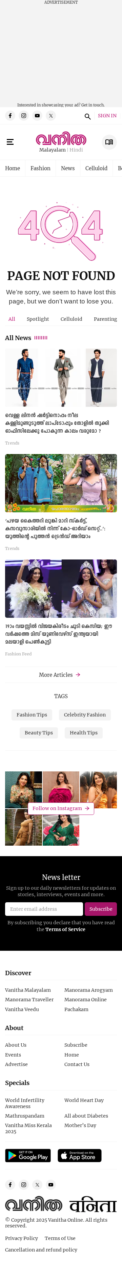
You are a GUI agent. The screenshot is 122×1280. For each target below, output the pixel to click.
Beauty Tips (39, 732)
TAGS (61, 696)
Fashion (40, 168)
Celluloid (96, 168)
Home (12, 168)
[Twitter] (51, 116)
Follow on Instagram (57, 808)
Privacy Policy (21, 1238)
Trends (12, 442)
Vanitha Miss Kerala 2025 (28, 1128)
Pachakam (76, 1009)
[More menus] (10, 142)
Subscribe (75, 1045)
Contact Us (76, 1064)
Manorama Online (85, 999)
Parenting (105, 319)
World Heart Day (84, 1100)
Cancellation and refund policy (41, 1249)
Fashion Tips (32, 714)
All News (18, 338)
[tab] (12, 319)
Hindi (76, 150)
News (68, 168)
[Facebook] (10, 116)
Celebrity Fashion (85, 714)
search (87, 116)
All (11, 319)
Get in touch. (93, 104)
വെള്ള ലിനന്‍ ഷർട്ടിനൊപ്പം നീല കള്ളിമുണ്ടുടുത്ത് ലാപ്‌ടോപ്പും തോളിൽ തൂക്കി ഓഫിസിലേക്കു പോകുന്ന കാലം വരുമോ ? (57, 423)
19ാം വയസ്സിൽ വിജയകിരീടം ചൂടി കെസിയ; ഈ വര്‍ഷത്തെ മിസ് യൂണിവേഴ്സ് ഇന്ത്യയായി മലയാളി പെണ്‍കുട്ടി (58, 634)
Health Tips (84, 732)
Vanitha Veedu (22, 1009)
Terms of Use (60, 1238)
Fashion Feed (18, 653)
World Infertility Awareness (24, 1103)
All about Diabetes (86, 1115)
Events (13, 1054)
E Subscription (109, 142)
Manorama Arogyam (88, 990)
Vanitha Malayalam (28, 990)
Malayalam (52, 150)
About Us (15, 1045)
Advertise (16, 1064)
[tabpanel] (61, 504)
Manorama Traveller (29, 999)
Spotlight (38, 319)
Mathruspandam (24, 1115)
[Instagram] (24, 116)
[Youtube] (37, 116)
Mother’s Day (80, 1125)
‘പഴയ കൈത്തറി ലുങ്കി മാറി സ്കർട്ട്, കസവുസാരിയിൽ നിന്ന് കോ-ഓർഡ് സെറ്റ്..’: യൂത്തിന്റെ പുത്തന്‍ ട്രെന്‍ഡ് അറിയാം (55, 528)
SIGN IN (107, 116)
